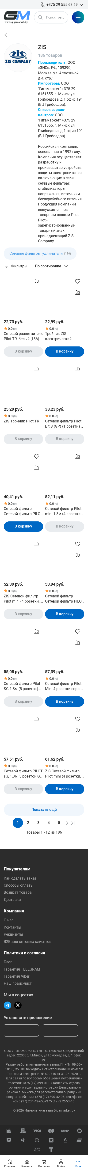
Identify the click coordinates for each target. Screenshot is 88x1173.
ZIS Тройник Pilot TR (21, 421)
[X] (18, 1005)
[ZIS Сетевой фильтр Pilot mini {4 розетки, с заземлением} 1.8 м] (23, 557)
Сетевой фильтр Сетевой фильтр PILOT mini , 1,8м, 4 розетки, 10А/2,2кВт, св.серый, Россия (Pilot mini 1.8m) (64, 599)
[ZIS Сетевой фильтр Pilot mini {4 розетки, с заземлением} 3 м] (64, 732)
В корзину (23, 351)
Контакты (12, 927)
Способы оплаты (18, 885)
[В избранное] (77, 281)
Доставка (12, 899)
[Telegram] (7, 1005)
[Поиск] (40, 17)
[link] (6, 35)
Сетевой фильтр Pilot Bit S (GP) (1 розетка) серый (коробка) (63, 424)
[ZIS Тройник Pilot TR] (23, 382)
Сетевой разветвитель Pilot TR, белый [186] (23, 336)
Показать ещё (44, 809)
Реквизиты (13, 934)
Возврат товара (18, 892)
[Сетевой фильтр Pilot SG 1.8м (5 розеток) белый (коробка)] (23, 644)
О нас (8, 920)
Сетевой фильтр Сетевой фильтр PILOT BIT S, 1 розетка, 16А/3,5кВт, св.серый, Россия (23, 511)
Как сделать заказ (20, 878)
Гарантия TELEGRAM (22, 969)
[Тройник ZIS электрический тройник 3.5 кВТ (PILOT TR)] (64, 294)
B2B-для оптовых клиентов (27, 941)
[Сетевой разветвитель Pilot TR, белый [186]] (23, 294)
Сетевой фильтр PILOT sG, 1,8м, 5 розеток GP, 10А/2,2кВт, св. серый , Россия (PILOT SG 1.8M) (23, 774)
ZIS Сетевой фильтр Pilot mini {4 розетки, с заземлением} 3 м (64, 774)
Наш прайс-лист (18, 983)
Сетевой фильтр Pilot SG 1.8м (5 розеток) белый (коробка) (22, 686)
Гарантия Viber (16, 976)
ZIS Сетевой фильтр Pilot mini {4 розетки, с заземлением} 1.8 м (23, 599)
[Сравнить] (36, 281)
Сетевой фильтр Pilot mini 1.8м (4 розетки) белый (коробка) (63, 511)
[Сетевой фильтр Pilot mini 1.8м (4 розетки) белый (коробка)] (64, 469)
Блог (8, 962)
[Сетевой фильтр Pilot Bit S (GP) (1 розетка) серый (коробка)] (64, 382)
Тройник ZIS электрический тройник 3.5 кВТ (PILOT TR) (59, 336)
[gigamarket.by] (17, 17)
